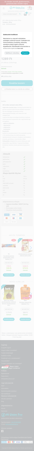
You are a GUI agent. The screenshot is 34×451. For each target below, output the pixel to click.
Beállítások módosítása (12, 53)
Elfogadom (25, 53)
